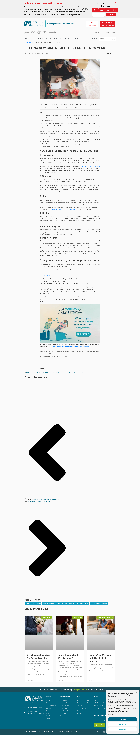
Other (111, 15)
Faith (48, 38)
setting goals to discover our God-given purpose (64, 209)
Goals (32, 372)
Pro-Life (56, 38)
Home (26, 42)
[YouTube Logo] (104, 732)
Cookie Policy (69, 731)
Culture (66, 38)
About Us (49, 696)
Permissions (77, 731)
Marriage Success (55, 372)
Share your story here (80, 690)
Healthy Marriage (39, 372)
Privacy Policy (60, 731)
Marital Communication (49, 603)
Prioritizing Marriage (66, 372)
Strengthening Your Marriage (81, 372)
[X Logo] (100, 732)
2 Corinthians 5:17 (49, 275)
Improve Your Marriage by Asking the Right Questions (100, 658)
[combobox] (105, 39)
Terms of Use (51, 731)
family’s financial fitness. (77, 192)
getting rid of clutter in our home (91, 166)
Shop (78, 696)
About (94, 38)
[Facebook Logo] (97, 732)
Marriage (31, 42)
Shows (75, 38)
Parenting (38, 38)
